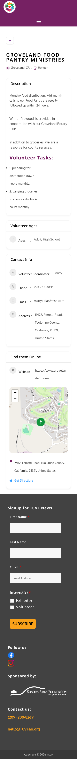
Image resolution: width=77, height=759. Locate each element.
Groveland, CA (20, 67)
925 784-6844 (44, 287)
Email (16, 567)
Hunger (43, 67)
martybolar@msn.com (49, 301)
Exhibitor (24, 600)
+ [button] (15, 392)
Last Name (18, 542)
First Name (20, 517)
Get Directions (23, 480)
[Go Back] (10, 41)
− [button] (15, 398)
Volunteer (25, 607)
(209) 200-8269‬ (21, 717)
